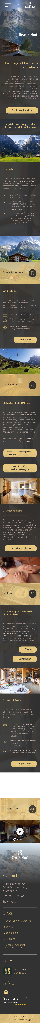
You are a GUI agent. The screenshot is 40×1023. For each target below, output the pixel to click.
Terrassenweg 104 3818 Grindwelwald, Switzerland (15, 887)
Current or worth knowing (17, 920)
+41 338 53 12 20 (13, 896)
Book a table (11, 932)
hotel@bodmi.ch (13, 901)
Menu (28, 649)
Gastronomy (24, 659)
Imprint (20, 1020)
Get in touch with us (22, 110)
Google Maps (24, 764)
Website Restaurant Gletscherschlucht (14, 946)
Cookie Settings (12, 1020)
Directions (9, 938)
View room (25, 340)
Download (20, 972)
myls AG (23, 1017)
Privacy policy (28, 1020)
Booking (8, 926)
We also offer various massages (20, 468)
